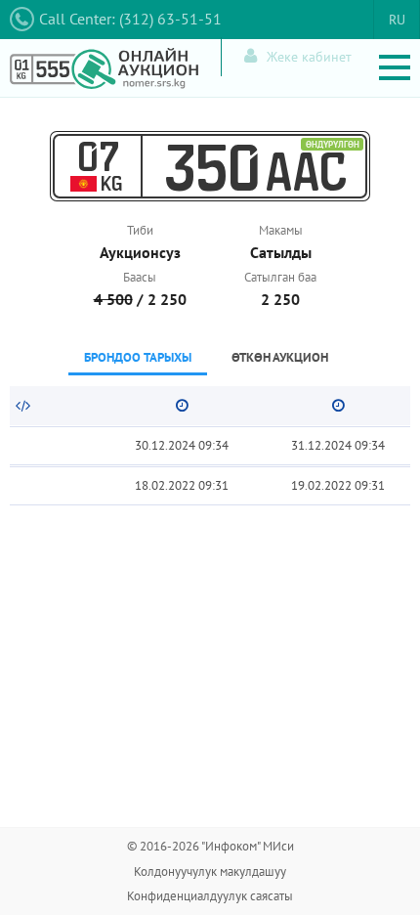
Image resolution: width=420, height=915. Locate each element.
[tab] (137, 359)
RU (397, 19)
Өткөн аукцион (279, 357)
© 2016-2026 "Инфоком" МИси (210, 846)
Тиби (140, 230)
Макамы (281, 230)
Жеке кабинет (309, 56)
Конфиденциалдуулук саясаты (210, 896)
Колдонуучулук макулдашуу (210, 871)
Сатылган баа (280, 277)
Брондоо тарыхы (137, 357)
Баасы (139, 277)
